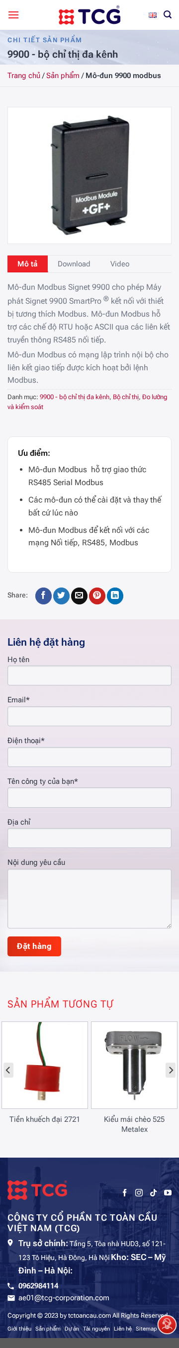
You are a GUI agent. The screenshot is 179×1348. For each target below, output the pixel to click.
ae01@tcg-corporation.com (63, 1297)
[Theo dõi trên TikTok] (153, 1192)
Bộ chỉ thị (126, 397)
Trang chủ (23, 75)
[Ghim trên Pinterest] (97, 596)
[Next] (171, 1070)
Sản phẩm (63, 75)
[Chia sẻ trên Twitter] (61, 596)
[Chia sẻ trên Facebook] (43, 596)
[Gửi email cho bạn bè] (79, 596)
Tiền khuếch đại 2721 (44, 1119)
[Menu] (13, 14)
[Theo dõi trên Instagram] (139, 1192)
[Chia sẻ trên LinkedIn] (115, 596)
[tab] (27, 263)
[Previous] (8, 1070)
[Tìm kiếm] (168, 14)
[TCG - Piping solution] (89, 14)
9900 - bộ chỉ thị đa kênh (74, 397)
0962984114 (38, 1285)
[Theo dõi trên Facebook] (124, 1192)
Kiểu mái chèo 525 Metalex (134, 1124)
